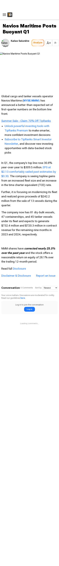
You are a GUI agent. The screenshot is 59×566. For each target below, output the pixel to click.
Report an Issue (45, 236)
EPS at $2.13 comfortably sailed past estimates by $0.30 (28, 132)
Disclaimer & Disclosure (16, 236)
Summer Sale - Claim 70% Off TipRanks (26, 81)
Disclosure (19, 229)
